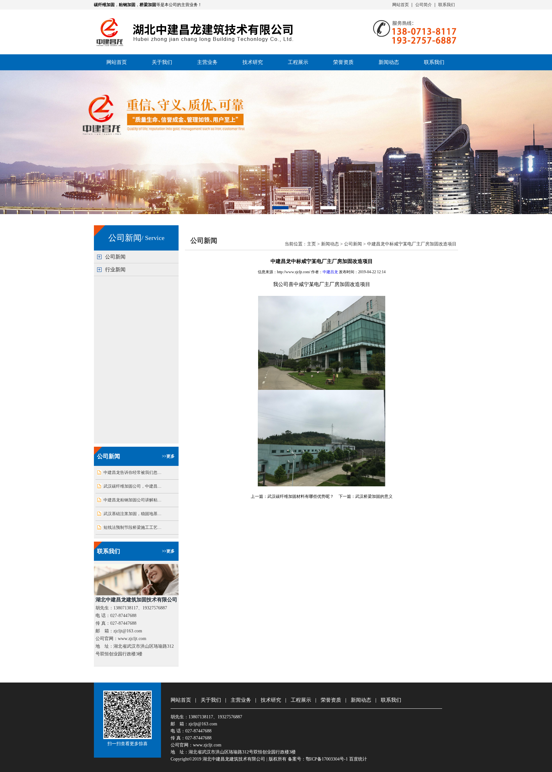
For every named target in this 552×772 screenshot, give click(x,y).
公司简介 (423, 4)
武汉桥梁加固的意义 (374, 496)
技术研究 (252, 62)
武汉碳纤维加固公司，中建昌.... (132, 486)
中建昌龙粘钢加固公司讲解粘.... (132, 500)
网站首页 (400, 4)
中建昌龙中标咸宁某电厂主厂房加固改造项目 (411, 244)
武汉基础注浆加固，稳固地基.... (132, 513)
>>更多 (168, 456)
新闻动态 (389, 62)
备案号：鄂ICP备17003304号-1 (318, 759)
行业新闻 (115, 269)
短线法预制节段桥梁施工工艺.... (132, 527)
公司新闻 (115, 256)
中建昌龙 (330, 272)
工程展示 (298, 62)
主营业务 (207, 62)
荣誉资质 (343, 62)
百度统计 (358, 759)
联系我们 (446, 4)
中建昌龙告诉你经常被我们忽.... (132, 472)
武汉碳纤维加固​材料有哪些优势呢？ (300, 496)
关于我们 (162, 62)
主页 (311, 244)
